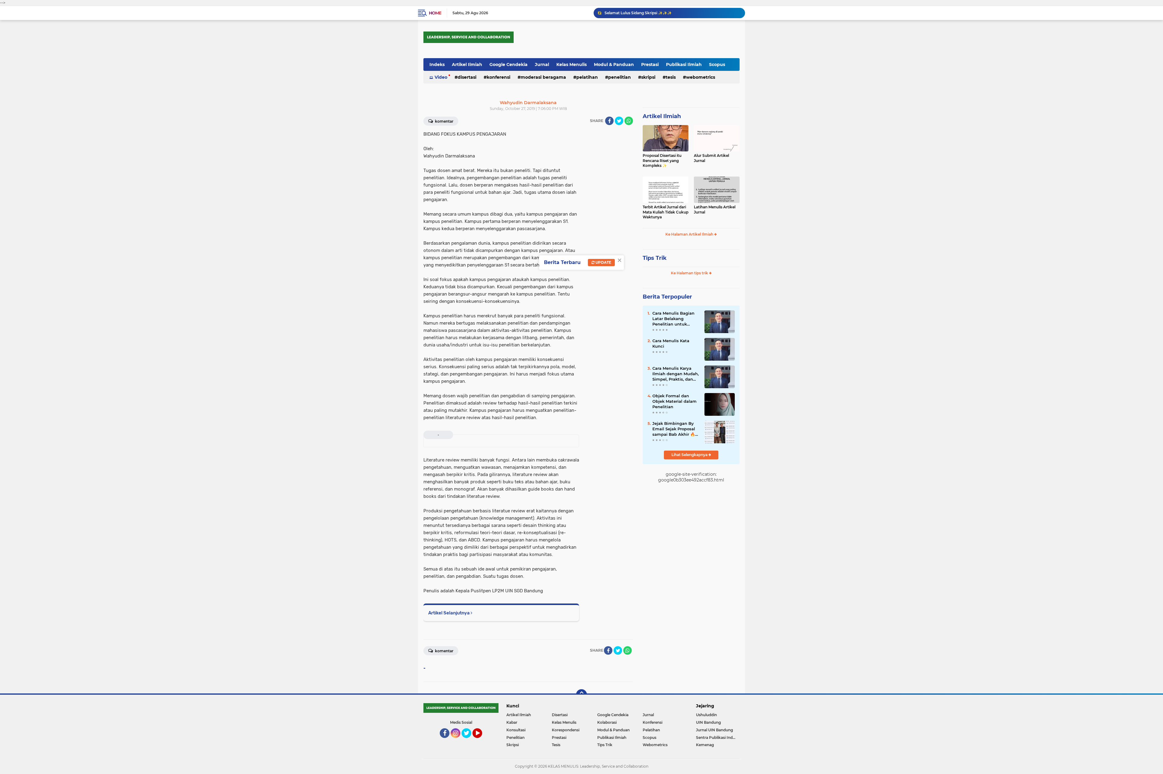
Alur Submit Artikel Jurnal (711, 158)
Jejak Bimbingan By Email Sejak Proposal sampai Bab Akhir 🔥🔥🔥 (673, 429)
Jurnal (542, 64)
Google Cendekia (508, 64)
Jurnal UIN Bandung (714, 730)
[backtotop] (581, 694)
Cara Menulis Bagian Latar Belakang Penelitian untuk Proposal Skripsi (673, 319)
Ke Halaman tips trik (690, 273)
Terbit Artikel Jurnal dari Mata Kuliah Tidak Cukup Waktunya (665, 212)
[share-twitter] (619, 121)
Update (603, 262)
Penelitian (619, 77)
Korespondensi (565, 730)
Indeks (437, 64)
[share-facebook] (609, 121)
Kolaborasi (607, 722)
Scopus (717, 64)
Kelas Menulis (571, 64)
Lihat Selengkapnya (689, 454)
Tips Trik (655, 258)
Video (441, 77)
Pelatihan (587, 77)
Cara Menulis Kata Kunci (670, 343)
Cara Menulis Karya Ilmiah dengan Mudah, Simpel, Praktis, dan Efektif (675, 374)
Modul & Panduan (614, 64)
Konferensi (498, 77)
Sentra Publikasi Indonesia (718, 737)
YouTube (481, 740)
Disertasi (467, 77)
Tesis (671, 77)
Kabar (511, 722)
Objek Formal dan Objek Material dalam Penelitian (674, 401)
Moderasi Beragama (543, 77)
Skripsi (648, 77)
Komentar (443, 121)
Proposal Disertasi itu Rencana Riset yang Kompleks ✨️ (662, 160)
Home (435, 13)
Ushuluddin (706, 715)
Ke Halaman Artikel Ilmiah (689, 234)
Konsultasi (515, 730)
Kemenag (705, 745)
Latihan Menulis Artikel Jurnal (714, 209)
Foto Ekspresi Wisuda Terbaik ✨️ (634, 13)
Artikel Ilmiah (467, 64)
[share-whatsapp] (629, 121)
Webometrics (700, 77)
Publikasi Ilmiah (684, 64)
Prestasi (650, 64)
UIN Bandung (708, 722)
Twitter (469, 740)
